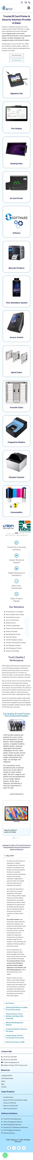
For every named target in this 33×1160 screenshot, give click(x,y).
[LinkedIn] (19, 1148)
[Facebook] (9, 1148)
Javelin (6, 781)
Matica (17, 779)
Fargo (11, 779)
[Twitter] (14, 1148)
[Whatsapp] (5, 1155)
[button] (2, 526)
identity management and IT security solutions (16, 865)
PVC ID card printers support (13, 698)
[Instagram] (24, 1148)
